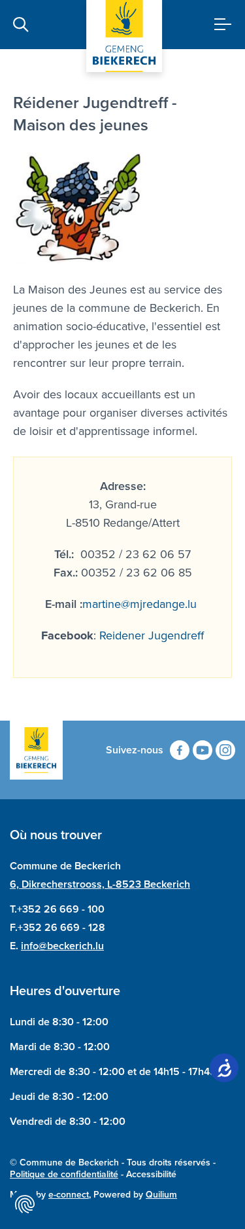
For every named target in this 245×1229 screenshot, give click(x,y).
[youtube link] (202, 750)
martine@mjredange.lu (139, 604)
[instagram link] (225, 750)
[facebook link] (179, 750)
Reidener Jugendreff (151, 635)
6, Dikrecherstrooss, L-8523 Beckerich (100, 884)
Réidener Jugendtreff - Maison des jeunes (95, 114)
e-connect (68, 1194)
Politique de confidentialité (64, 1174)
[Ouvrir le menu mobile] (218, 24)
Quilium (161, 1194)
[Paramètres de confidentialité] (25, 1204)
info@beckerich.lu (62, 945)
